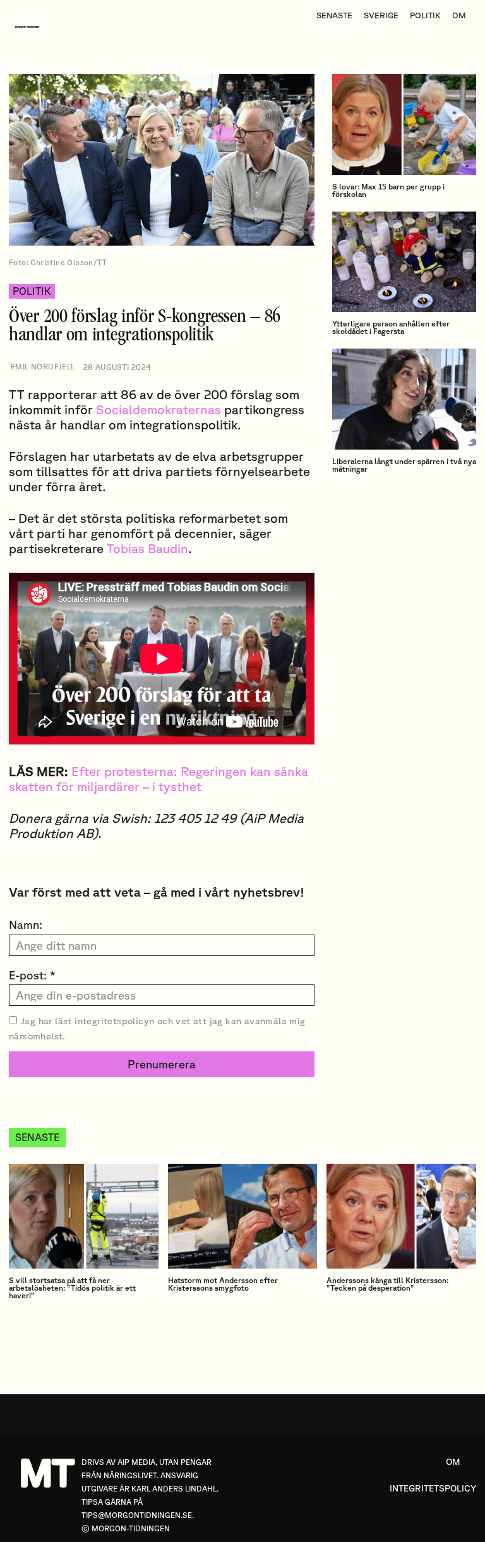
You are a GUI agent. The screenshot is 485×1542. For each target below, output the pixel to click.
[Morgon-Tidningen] (31, 27)
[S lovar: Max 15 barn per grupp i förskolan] (404, 124)
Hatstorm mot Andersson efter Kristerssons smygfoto (223, 1284)
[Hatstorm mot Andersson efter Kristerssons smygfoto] (243, 1216)
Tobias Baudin (147, 548)
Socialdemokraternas (158, 409)
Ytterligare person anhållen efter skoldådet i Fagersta (391, 327)
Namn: (25, 924)
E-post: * (32, 975)
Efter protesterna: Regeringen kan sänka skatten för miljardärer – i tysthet (158, 779)
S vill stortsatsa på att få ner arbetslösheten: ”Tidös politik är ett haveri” (72, 1288)
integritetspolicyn (114, 1020)
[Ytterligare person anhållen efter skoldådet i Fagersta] (404, 262)
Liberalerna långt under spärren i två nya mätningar (404, 465)
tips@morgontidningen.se (136, 1515)
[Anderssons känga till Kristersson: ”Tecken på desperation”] (401, 1216)
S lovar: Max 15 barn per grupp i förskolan (388, 190)
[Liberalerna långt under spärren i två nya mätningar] (404, 399)
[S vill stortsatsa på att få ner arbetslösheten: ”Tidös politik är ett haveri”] (84, 1216)
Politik (32, 291)
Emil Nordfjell (43, 366)
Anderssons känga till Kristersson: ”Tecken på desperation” (387, 1284)
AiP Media (136, 1462)
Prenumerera (162, 1064)
